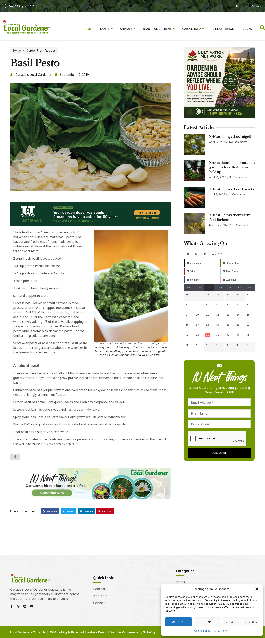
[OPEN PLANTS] (111, 29)
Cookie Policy (202, 630)
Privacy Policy (220, 630)
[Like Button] (15, 457)
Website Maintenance (124, 632)
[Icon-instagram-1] (24, 606)
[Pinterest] (18, 606)
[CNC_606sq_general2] (219, 116)
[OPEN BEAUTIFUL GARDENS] (173, 29)
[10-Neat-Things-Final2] (90, 498)
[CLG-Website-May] (90, 225)
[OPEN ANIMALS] (134, 29)
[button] (257, 589)
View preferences (241, 622)
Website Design (97, 632)
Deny (208, 622)
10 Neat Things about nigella (230, 137)
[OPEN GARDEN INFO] (203, 29)
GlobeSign (149, 632)
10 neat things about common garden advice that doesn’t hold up (232, 167)
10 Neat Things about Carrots (231, 189)
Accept (178, 622)
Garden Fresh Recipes (41, 50)
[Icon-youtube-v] (31, 606)
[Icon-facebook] (11, 606)
